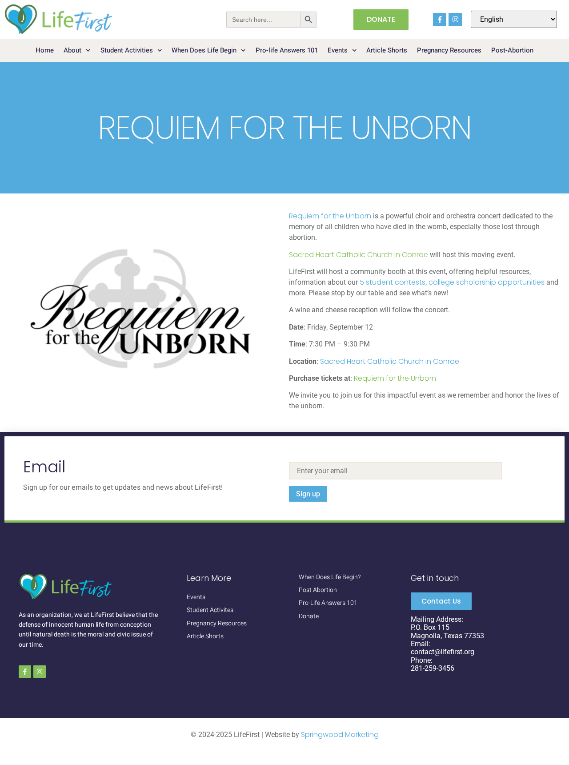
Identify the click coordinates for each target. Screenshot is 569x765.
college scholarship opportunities (487, 282)
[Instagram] (455, 19)
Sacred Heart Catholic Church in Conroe (358, 255)
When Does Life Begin (204, 50)
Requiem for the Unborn (330, 216)
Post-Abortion (512, 50)
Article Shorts (386, 50)
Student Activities (126, 50)
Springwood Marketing (340, 734)
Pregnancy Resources (449, 50)
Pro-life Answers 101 (287, 50)
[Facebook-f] (439, 19)
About (72, 50)
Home (45, 50)
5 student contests (392, 282)
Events (338, 50)
